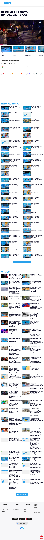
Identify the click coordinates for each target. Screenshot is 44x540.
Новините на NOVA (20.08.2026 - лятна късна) (15, 147)
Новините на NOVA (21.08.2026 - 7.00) (35, 141)
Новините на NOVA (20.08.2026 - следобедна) (37, 153)
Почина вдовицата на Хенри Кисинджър (15, 297)
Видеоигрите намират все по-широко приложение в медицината (15, 331)
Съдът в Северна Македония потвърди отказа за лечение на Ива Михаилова (36, 481)
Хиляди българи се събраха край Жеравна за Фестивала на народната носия (35, 360)
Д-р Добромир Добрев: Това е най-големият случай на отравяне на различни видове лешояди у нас (36, 332)
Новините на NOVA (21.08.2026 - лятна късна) (14, 107)
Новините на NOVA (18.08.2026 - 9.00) (35, 217)
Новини (15, 3)
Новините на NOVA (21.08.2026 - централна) (14, 113)
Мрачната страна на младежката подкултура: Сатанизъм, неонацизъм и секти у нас (15, 360)
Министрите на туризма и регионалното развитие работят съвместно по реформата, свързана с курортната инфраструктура (36, 443)
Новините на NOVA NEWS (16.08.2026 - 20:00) (14, 255)
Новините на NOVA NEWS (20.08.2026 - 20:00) (36, 147)
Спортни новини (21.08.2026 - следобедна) (14, 459)
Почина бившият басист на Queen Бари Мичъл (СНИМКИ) (15, 439)
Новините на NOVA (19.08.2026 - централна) (36, 179)
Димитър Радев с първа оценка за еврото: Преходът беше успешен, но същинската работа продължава (36, 412)
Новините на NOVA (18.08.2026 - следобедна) (14, 210)
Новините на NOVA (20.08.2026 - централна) (14, 153)
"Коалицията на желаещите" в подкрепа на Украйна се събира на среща (36, 420)
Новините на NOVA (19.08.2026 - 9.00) (35, 191)
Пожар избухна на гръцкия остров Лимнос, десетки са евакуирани (36, 289)
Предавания (26, 507)
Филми (25, 511)
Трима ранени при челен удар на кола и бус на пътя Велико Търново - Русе (36, 298)
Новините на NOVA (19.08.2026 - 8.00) (13, 198)
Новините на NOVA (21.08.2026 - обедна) (35, 128)
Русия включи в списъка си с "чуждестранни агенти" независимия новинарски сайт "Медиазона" (36, 307)
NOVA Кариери (37, 510)
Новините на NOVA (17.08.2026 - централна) (36, 229)
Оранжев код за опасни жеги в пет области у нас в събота (14, 410)
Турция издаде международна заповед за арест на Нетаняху (15, 465)
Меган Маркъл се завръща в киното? (36, 275)
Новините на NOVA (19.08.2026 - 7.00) (35, 198)
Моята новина (5, 509)
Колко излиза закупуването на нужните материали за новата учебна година (15, 377)
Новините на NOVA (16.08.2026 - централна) (36, 255)
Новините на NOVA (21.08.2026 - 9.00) (13, 134)
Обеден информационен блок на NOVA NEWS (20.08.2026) (14, 160)
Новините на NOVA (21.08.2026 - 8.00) (35, 134)
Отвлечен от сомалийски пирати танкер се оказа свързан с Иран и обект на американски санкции (15, 290)
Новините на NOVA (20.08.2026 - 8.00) (35, 166)
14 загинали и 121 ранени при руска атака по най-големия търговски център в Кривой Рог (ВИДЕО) (15, 394)
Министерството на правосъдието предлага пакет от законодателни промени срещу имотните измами (15, 473)
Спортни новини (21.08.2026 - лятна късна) (14, 283)
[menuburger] (1, 3)
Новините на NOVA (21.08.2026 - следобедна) (14, 120)
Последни (4, 506)
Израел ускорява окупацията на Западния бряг (35, 368)
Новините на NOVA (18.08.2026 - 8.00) (13, 223)
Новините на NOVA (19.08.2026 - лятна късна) (36, 172)
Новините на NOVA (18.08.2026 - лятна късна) (14, 204)
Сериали (25, 509)
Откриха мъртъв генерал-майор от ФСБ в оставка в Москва (35, 472)
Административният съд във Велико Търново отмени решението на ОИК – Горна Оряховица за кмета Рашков (36, 432)
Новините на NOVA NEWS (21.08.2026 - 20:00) (36, 107)
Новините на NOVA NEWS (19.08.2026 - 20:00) (14, 179)
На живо (35, 3)
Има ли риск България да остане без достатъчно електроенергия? (15, 385)
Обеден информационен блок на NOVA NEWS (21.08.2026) (14, 129)
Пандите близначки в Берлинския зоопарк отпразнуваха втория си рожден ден (15, 306)
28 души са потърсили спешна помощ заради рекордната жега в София (36, 393)
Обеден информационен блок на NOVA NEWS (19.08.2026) (36, 186)
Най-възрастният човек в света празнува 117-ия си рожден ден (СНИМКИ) (14, 431)
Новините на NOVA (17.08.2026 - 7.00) (35, 248)
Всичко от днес (5, 507)
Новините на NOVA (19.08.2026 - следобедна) (14, 185)
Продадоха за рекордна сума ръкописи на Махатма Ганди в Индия (35, 315)
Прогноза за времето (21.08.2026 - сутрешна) (14, 141)
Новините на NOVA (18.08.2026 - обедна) (13, 217)
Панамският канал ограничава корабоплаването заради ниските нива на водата (36, 341)
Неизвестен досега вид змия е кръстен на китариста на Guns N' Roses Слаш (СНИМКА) (15, 276)
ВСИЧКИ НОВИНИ (22, 494)
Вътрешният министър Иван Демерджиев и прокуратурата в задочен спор (14, 369)
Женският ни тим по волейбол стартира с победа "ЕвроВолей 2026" (15, 314)
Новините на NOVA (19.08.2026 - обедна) (13, 191)
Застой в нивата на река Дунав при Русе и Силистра (36, 376)
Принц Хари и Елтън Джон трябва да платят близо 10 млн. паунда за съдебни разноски (15, 323)
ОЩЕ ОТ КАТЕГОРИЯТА (22, 262)
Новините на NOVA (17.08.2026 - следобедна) (14, 236)
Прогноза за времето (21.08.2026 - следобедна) (36, 113)
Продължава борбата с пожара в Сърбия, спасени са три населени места (36, 465)
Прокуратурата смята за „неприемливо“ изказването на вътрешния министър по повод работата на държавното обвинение (15, 484)
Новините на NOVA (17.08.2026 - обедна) (13, 242)
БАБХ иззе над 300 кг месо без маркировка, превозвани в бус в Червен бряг (36, 403)
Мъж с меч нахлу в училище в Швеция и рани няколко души (14, 453)
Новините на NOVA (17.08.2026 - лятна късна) (14, 229)
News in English (37, 512)
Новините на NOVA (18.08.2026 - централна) (36, 204)
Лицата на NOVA (16, 507)
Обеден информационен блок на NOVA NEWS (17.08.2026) (36, 236)
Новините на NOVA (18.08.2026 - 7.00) (35, 223)
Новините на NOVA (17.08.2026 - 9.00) (35, 242)
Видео (3, 511)
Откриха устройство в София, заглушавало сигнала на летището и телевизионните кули (36, 385)
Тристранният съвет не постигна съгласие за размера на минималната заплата (15, 403)
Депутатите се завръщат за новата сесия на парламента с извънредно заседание (36, 349)
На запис (28, 3)
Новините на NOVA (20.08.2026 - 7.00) (13, 172)
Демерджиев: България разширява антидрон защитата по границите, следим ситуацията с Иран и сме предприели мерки (15, 421)
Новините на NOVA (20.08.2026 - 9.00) (13, 166)
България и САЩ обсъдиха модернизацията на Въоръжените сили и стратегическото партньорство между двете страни (15, 350)
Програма (22, 3)
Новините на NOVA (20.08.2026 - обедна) (36, 160)
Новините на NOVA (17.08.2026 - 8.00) (13, 248)
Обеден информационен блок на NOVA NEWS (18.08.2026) (36, 211)
